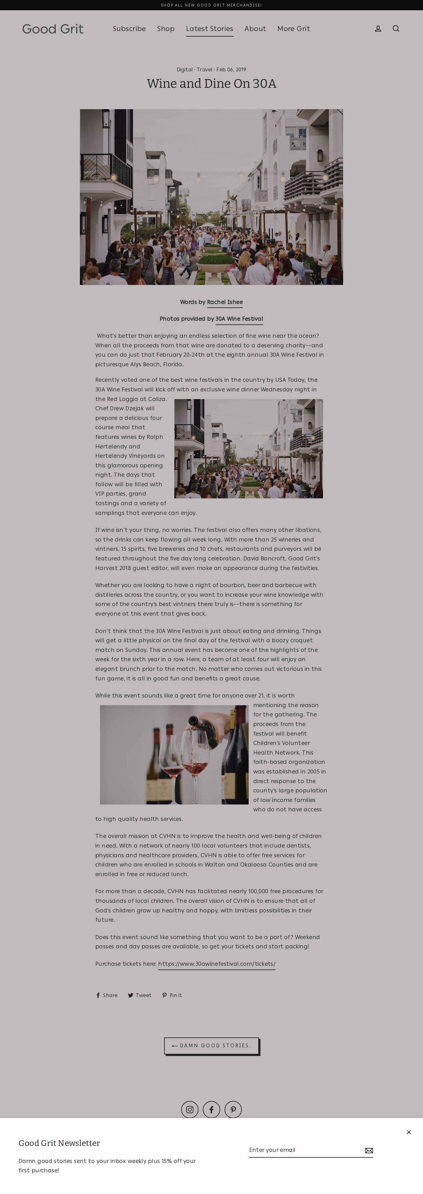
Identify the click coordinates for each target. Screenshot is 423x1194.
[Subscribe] (368, 1150)
